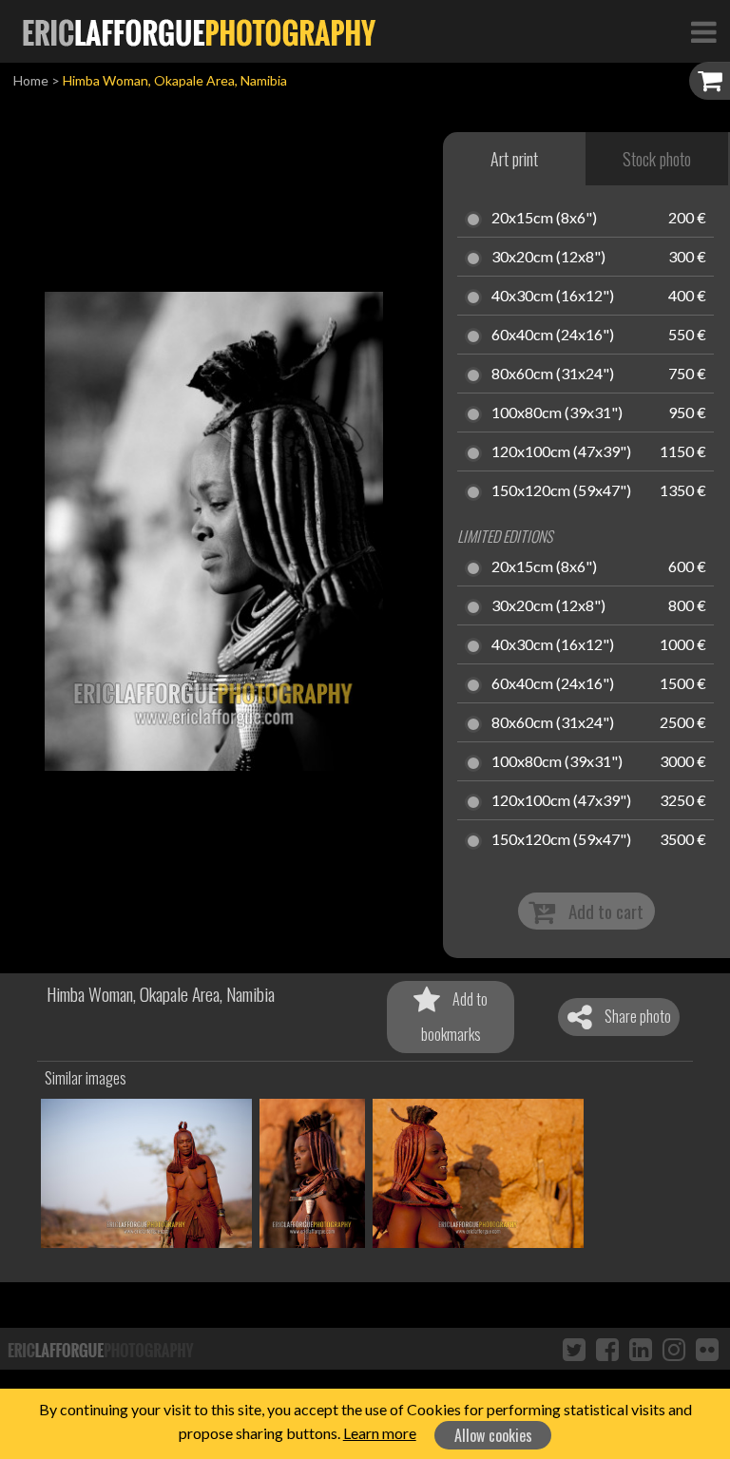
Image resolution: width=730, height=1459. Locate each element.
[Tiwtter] (574, 1349)
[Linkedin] (640, 1349)
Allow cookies (493, 1435)
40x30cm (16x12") (552, 296)
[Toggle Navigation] (703, 31)
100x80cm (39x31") (557, 413)
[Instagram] (674, 1349)
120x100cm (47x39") (561, 452)
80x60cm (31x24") (552, 374)
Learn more (379, 1433)
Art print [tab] (514, 158)
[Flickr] (707, 1349)
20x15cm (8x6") (544, 218)
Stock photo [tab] (657, 158)
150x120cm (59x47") (561, 491)
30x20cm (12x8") (548, 257)
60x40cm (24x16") (552, 335)
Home (30, 80)
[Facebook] (607, 1349)
